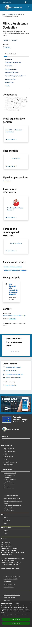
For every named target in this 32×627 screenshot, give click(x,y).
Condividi (6, 40)
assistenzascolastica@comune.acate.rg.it (14, 315)
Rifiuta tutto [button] (16, 623)
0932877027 (12, 319)
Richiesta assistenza (9, 584)
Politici (6, 459)
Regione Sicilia (6, 2)
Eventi (5, 533)
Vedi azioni (14, 40)
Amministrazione (12, 14)
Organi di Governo (9, 449)
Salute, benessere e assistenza (12, 506)
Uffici (20, 14)
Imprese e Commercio (10, 480)
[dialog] (16, 614)
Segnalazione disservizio (10, 579)
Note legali (7, 600)
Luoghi (6, 531)
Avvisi (5, 523)
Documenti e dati (8, 465)
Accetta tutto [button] (16, 619)
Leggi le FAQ (7, 581)
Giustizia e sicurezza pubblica (12, 498)
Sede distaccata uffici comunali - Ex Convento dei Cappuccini (13, 289)
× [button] (30, 602)
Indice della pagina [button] (10, 54)
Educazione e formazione (11, 496)
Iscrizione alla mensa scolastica (12, 267)
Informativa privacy (9, 598)
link (7, 615)
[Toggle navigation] (3, 7)
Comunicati (7, 520)
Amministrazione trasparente (12, 595)
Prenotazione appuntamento (12, 576)
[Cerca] (29, 7)
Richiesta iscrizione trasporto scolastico (15, 270)
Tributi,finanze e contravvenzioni (13, 501)
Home (3, 14)
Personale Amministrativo (11, 462)
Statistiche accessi (9, 587)
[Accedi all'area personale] (25, 2)
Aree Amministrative (9, 451)
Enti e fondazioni (8, 457)
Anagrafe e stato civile (10, 473)
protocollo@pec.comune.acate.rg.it (14, 558)
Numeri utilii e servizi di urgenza (10, 568)
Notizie (6, 518)
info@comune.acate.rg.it (11, 564)
